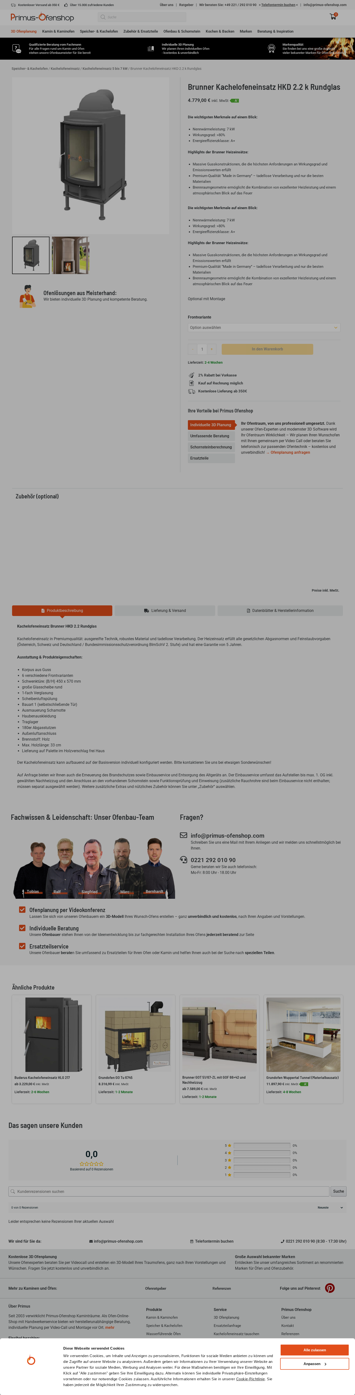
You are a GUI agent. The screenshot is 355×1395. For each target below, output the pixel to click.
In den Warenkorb (267, 349)
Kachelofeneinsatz (65, 69)
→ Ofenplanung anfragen (288, 452)
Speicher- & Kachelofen (30, 69)
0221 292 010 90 (213, 860)
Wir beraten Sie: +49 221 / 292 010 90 (227, 5)
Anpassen (312, 1364)
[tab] (211, 425)
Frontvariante (199, 317)
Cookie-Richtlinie (250, 1379)
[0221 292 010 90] (183, 859)
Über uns (166, 5)
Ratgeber (186, 5)
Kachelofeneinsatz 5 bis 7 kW (105, 69)
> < (278, 5)
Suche (338, 1191)
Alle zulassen (315, 1350)
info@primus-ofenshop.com (325, 5)
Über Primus (19, 1306)
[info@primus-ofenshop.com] (183, 835)
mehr (109, 1327)
